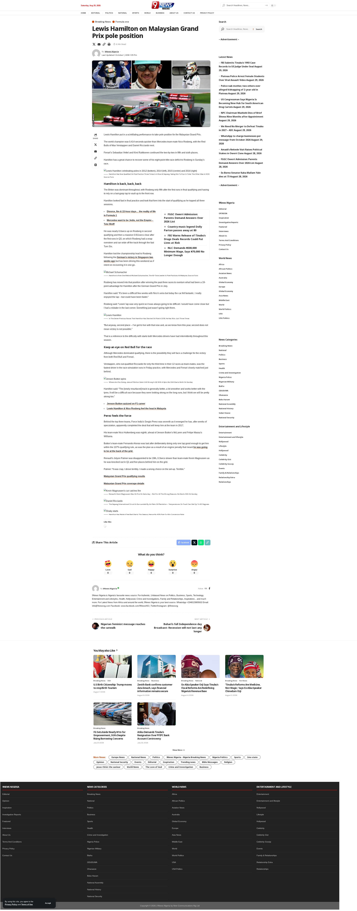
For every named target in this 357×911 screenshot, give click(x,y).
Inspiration (168, 762)
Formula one (122, 22)
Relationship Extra (265, 862)
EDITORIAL (95, 13)
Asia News (176, 835)
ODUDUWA (92, 862)
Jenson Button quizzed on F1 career (126, 403)
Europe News (118, 757)
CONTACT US (189, 13)
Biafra (89, 855)
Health (90, 828)
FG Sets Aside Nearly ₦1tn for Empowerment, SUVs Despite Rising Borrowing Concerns (109, 735)
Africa (174, 794)
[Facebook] (209, 589)
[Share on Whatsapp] (201, 542)
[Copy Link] (104, 44)
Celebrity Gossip (264, 842)
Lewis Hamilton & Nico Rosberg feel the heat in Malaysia (136, 408)
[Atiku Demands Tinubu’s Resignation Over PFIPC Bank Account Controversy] (156, 713)
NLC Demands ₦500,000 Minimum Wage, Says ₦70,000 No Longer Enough (184, 251)
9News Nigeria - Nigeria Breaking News (186, 757)
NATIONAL (122, 13)
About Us (6, 835)
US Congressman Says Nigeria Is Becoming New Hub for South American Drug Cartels (241, 103)
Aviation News (178, 808)
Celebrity (260, 828)
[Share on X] (94, 44)
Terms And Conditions (12, 842)
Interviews (6, 828)
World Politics (178, 855)
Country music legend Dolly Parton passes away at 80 (183, 228)
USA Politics (177, 869)
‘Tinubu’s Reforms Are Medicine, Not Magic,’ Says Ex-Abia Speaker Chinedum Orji (243, 688)
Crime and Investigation (180, 767)
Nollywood (261, 808)
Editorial (152, 762)
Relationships (262, 869)
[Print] (109, 44)
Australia (176, 814)
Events (138, 762)
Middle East (177, 842)
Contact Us (7, 855)
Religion (228, 762)
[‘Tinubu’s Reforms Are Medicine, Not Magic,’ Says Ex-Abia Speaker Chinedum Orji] (244, 666)
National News (138, 757)
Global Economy (179, 821)
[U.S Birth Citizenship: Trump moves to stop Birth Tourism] (112, 666)
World (174, 848)
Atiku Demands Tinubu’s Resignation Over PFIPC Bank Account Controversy (153, 735)
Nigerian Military (94, 848)
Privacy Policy (11, 904)
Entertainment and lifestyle (268, 801)
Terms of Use (27, 904)
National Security (119, 762)
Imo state (252, 757)
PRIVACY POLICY (207, 13)
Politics (156, 757)
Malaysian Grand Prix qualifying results (124, 476)
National (198, 681)
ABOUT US (174, 13)
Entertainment (263, 794)
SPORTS (135, 13)
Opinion (100, 762)
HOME (83, 13)
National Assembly (95, 883)
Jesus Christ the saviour (108, 767)
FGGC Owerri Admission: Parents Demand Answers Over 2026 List (183, 218)
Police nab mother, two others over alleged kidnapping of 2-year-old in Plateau (239, 89)
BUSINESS (160, 13)
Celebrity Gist (262, 835)
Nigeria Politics (220, 757)
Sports (237, 757)
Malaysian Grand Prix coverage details (124, 483)
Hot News (243, 681)
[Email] (99, 44)
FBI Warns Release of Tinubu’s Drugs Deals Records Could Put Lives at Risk (185, 239)
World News (133, 767)
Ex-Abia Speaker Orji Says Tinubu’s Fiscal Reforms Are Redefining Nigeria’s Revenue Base (199, 688)
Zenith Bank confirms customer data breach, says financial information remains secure (154, 688)
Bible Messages (210, 762)
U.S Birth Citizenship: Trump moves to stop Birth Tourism (112, 686)
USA (109, 681)
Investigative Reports (11, 814)
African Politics (178, 801)
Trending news (188, 762)
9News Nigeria (112, 51)
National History (94, 889)
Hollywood (261, 821)
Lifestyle (260, 814)
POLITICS (109, 13)
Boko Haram (92, 876)
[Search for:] (238, 29)
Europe (175, 828)
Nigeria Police (93, 842)
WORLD (147, 13)
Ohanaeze (91, 869)
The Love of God (153, 767)
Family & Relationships (267, 855)
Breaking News (103, 22)
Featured (6, 821)
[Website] (205, 589)
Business (155, 681)
